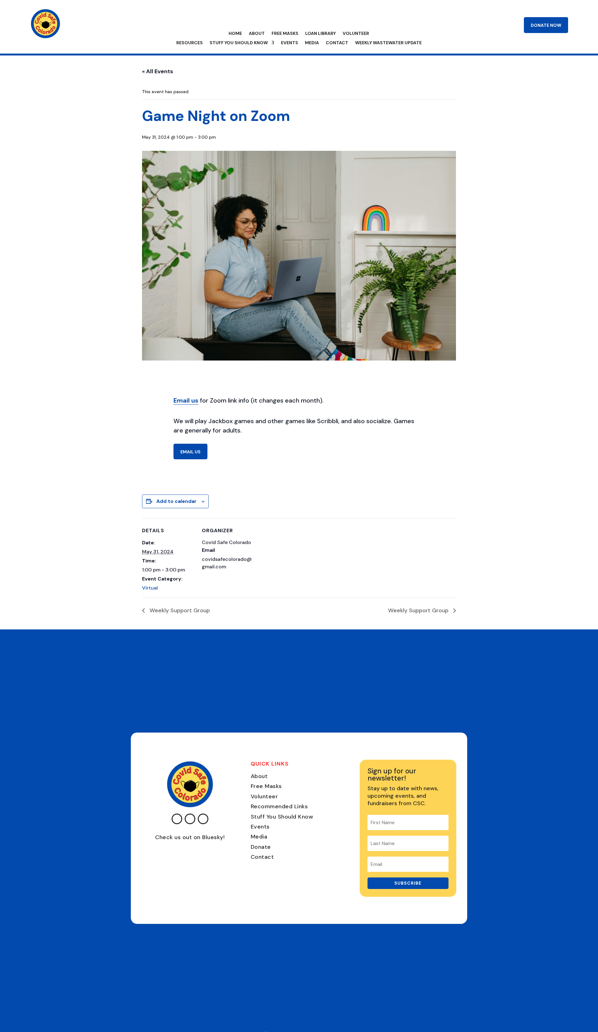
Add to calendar (176, 501)
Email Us (190, 452)
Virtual (150, 588)
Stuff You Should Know (239, 43)
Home (235, 33)
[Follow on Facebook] (177, 819)
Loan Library (320, 33)
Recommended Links (279, 806)
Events (289, 43)
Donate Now (546, 25)
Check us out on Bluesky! (190, 837)
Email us (185, 400)
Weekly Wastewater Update (388, 43)
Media (312, 43)
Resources (189, 43)
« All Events (157, 71)
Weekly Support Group (179, 610)
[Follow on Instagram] (190, 819)
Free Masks (285, 33)
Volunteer (356, 33)
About (257, 33)
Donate (261, 847)
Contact (337, 43)
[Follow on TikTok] (203, 819)
